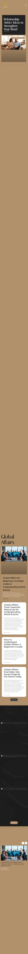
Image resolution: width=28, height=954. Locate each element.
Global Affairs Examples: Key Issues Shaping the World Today (13, 673)
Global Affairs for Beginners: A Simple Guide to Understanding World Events (12, 864)
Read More (4, 868)
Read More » (7, 31)
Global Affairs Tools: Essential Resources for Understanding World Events (12, 610)
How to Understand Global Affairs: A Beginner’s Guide (13, 643)
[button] (26, 5)
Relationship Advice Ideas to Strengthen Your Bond (13, 24)
